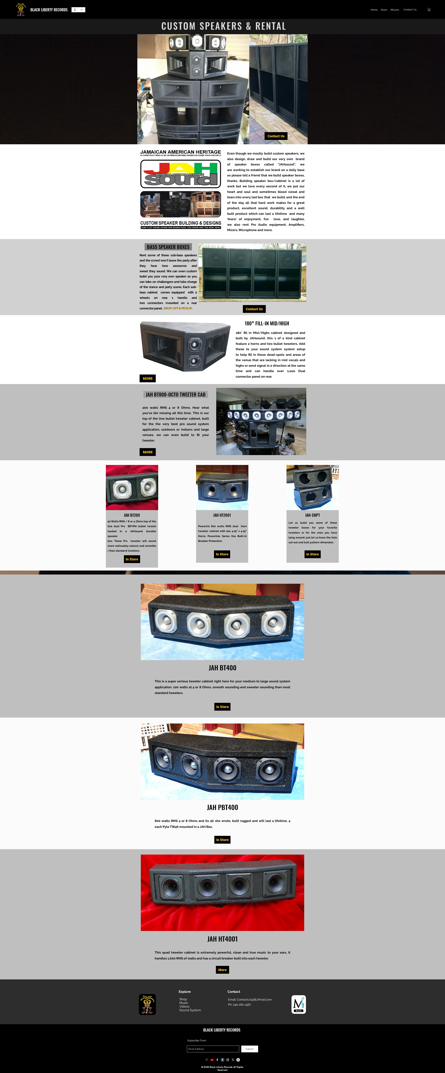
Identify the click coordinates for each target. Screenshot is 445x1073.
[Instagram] (227, 1060)
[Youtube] (212, 1060)
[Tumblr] (222, 1060)
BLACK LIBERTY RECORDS (49, 9)
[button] (429, 9)
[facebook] (217, 1060)
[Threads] (238, 1060)
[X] (233, 1060)
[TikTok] (207, 1060)
